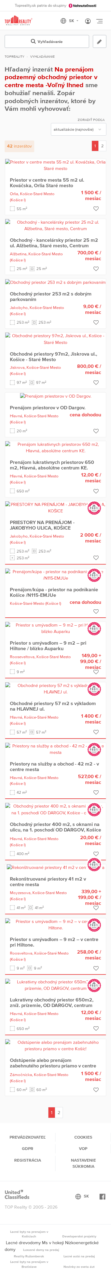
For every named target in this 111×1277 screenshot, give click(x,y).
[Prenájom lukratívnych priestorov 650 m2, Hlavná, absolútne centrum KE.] (55, 447)
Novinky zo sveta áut (79, 1266)
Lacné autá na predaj (79, 1256)
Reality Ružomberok (29, 1256)
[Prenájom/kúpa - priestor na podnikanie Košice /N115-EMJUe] (55, 574)
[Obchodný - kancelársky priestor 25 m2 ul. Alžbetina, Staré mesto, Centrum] (55, 225)
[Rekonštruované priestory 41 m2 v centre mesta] (56, 867)
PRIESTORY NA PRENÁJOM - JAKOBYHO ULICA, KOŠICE (42, 524)
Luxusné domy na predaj (41, 1250)
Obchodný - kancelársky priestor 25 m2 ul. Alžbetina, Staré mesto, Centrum (54, 242)
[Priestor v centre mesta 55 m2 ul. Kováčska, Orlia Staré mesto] (55, 165)
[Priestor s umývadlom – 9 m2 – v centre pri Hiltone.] (55, 924)
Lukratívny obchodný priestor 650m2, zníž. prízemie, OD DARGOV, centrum (51, 1002)
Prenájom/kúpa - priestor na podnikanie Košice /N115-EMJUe (54, 592)
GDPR (27, 1148)
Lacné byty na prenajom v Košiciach (29, 1234)
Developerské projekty (79, 1236)
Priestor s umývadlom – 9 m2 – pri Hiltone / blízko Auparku (48, 645)
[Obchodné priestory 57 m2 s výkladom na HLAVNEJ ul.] (55, 688)
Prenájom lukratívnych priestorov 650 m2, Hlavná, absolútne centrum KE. (52, 464)
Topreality (14, 56)
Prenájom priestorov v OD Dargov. (47, 407)
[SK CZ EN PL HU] (72, 20)
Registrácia (27, 1160)
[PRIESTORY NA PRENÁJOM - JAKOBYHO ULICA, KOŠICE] (55, 507)
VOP (83, 1148)
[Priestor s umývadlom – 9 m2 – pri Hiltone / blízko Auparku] (55, 628)
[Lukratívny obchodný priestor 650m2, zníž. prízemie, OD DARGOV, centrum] (55, 984)
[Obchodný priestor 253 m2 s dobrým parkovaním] (55, 282)
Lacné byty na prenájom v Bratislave (29, 1264)
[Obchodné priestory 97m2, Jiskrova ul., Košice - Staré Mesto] (55, 339)
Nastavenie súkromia (83, 1163)
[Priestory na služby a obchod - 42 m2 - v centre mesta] (55, 749)
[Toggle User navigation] (88, 21)
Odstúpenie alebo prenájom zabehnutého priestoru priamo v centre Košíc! (53, 1065)
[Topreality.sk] (18, 21)
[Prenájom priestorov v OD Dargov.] (55, 395)
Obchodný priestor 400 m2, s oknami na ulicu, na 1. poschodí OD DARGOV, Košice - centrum (55, 829)
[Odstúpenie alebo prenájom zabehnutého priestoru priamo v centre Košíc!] (55, 1045)
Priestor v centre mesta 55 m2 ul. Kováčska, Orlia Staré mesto (47, 182)
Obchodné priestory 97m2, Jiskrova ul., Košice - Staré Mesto (53, 356)
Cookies (83, 1137)
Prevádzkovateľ (28, 1137)
